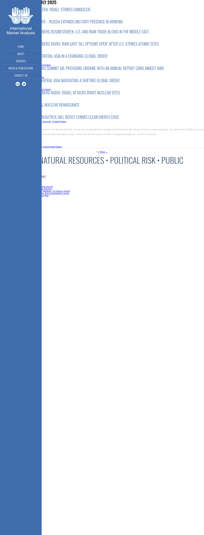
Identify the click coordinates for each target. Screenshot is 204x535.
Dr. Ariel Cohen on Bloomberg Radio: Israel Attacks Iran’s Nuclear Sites (60, 92)
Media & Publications (20, 68)
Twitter (24, 84)
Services (21, 61)
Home (21, 46)
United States (59, 121)
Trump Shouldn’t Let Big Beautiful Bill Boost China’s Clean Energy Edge (59, 117)
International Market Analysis (21, 21)
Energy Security (43, 121)
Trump (44, 146)
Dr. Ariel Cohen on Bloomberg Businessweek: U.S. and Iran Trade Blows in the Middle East (74, 31)
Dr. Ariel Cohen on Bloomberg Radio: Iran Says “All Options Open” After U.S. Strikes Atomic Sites (79, 44)
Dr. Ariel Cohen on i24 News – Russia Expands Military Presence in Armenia (61, 21)
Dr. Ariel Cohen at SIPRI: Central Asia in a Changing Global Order (53, 56)
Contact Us (21, 75)
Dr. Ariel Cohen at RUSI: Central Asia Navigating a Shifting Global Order (59, 80)
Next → (104, 151)
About (20, 54)
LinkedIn (18, 84)
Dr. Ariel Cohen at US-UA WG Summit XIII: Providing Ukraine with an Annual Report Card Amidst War (82, 68)
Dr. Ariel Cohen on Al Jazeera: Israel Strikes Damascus (45, 9)
